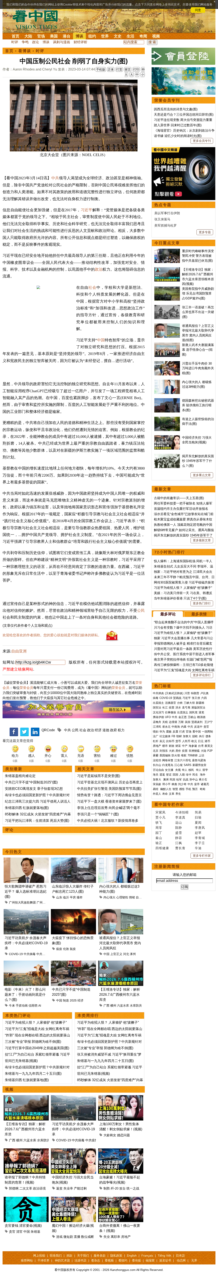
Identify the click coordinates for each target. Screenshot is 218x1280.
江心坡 (178, 765)
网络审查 (167, 760)
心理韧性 (122, 897)
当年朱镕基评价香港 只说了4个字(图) (180, 598)
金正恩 (182, 717)
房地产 (126, 1236)
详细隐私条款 (43, 10)
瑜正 (158, 843)
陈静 (178, 827)
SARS (187, 765)
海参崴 (193, 745)
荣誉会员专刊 (167, 100)
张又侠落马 (162, 219)
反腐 (175, 731)
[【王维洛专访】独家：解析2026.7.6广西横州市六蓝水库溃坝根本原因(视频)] (120, 963)
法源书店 (80, 1260)
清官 (19, 1231)
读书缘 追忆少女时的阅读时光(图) (178, 136)
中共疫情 (42, 954)
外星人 (157, 793)
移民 (191, 769)
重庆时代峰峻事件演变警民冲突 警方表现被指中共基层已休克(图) (198, 255)
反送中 (198, 726)
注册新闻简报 (167, 866)
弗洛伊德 (158, 717)
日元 (201, 741)
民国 (172, 779)
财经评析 (80, 42)
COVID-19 (16, 954)
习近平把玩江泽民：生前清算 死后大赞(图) (37, 820)
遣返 (162, 774)
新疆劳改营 (199, 765)
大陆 (28, 36)
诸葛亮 (205, 784)
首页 (15, 36)
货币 (178, 741)
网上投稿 (39, 1255)
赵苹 (198, 833)
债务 (208, 736)
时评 (14, 42)
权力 (121, 730)
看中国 (37, 19)
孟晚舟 (157, 722)
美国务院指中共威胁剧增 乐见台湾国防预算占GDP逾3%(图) (198, 293)
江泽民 (157, 726)
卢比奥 (204, 693)
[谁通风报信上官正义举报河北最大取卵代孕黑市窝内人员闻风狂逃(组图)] (120, 911)
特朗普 (195, 693)
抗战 (185, 779)
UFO (168, 717)
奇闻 (143, 36)
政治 (98, 269)
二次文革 (25, 1188)
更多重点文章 (202, 475)
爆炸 (80, 897)
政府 (113, 730)
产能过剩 (80, 1188)
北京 (155, 750)
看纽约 (122, 1260)
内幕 (183, 726)
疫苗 (171, 707)
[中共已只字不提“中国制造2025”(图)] (73, 963)
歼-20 (114, 1188)
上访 (201, 755)
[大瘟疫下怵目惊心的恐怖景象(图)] (73, 911)
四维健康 (162, 848)
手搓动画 (22, 1005)
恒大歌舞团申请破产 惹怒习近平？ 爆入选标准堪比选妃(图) (25, 891)
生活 (130, 36)
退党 (201, 712)
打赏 (119, 69)
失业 (106, 1236)
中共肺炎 (158, 693)
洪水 (178, 707)
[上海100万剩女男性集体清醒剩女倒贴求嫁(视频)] (120, 1097)
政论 (35, 42)
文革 (171, 793)
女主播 (169, 769)
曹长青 (180, 848)
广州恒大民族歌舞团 (22, 902)
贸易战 (177, 698)
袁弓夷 (186, 707)
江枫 (178, 843)
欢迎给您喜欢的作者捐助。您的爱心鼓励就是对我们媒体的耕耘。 (52, 635)
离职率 (115, 1236)
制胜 (106, 1188)
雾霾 (155, 755)
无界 (194, 1260)
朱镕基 (35, 1231)
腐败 (169, 731)
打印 (136, 69)
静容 (178, 838)
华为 (162, 731)
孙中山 (193, 779)
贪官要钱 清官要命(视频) (23, 1225)
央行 (201, 736)
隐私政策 (116, 1255)
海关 (155, 774)
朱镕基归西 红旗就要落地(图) (27, 808)
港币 (207, 741)
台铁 (180, 702)
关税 (165, 722)
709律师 (193, 755)
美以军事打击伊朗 (167, 213)
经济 (98, 730)
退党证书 (165, 1260)
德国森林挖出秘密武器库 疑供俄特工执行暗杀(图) (198, 405)
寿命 (165, 793)
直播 (77, 1236)
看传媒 (136, 1260)
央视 (178, 769)
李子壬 (200, 843)
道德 (105, 730)
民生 (195, 774)
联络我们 (56, 1255)
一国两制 (207, 731)
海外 (203, 774)
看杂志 (95, 1260)
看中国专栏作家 (169, 804)
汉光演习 (158, 712)
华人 (184, 769)
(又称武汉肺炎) (174, 693)
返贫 (59, 1188)
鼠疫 (73, 949)
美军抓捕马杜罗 (165, 225)
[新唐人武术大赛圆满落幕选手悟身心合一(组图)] (167, 345)
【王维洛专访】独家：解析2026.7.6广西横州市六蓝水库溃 (119, 994)
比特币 (170, 741)
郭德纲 (14, 1188)
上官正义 (116, 954)
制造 (66, 1000)
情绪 (132, 897)
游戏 (59, 1236)
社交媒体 (165, 736)
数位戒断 (87, 1236)
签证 (169, 774)
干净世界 (43, 1260)
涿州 (133, 954)
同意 (198, 10)
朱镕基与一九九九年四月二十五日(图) (33, 1073)
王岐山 (192, 717)
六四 (204, 698)
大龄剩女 (109, 1135)
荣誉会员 (26, 688)
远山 (178, 822)
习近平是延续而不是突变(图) (98, 776)
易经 (156, 789)
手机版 (100, 69)
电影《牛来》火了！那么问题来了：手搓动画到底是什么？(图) (25, 994)
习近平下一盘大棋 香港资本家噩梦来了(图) (109, 801)
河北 (126, 954)
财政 (171, 745)
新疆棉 (200, 702)
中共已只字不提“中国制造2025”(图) (31, 782)
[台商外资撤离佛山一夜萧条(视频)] (120, 1199)
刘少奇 (182, 784)
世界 (105, 36)
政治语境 (39, 1188)
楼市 (165, 745)
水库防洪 (136, 1005)
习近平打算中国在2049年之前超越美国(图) (37, 1048)
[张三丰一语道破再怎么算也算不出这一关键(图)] (167, 307)
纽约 (92, 36)
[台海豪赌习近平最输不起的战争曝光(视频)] (120, 1151)
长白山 (157, 765)
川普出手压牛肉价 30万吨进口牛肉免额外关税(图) (198, 368)
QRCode (48, 730)
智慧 (175, 789)
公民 (141, 610)
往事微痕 (170, 712)
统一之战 (132, 1188)
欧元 (194, 741)
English (132, 1255)
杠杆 (155, 741)
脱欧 (195, 736)
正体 (111, 69)
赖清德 (201, 717)
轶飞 (158, 822)
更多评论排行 (202, 675)
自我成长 (142, 897)
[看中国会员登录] (183, 56)
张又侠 (196, 698)
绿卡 (188, 774)
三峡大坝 (189, 702)
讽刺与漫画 (61, 42)
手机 (188, 789)
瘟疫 (59, 949)
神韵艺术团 (62, 1260)
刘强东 (163, 750)
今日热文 (13, 852)
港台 (66, 36)
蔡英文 (209, 745)
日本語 (180, 1255)
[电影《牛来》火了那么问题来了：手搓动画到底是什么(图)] (26, 963)
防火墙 (176, 755)
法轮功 (157, 760)
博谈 (79, 36)
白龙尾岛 (167, 765)
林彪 (174, 784)
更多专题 (205, 232)
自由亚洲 (19, 651)
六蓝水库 (123, 1005)
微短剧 (68, 1236)
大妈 (171, 750)
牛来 (12, 1005)
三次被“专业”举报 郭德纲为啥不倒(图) (33, 1041)
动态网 (181, 1260)
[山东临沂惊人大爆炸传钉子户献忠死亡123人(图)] (73, 860)
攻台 (122, 1188)
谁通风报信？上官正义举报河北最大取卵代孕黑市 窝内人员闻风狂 (120, 943)
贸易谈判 (197, 722)
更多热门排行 (202, 603)
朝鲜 (179, 736)
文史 (118, 36)
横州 (113, 1005)
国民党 (193, 712)
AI (39, 1005)
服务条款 (100, 1255)
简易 (198, 812)
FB (173, 736)
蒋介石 (203, 779)
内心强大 (109, 897)
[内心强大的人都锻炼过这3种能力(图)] (120, 860)
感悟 (182, 789)
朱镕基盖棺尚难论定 (20, 776)
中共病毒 (30, 954)
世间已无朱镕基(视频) (21, 1061)
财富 (178, 745)
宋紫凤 (160, 812)
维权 (183, 755)
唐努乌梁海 (199, 760)
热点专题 (162, 205)
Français (147, 1255)
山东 (59, 897)
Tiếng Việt (164, 1255)
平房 (73, 897)
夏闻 (198, 822)
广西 (106, 1005)
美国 (54, 36)
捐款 (69, 1255)
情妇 (155, 731)
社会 (92, 287)
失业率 (68, 1188)
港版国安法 (198, 707)
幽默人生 (165, 789)
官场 (41, 36)
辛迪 (198, 848)
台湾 (201, 745)
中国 (101, 340)
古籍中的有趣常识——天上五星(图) (179, 498)
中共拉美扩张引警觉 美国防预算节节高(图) (109, 788)
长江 (165, 707)
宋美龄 (157, 784)
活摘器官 (170, 702)
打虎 (182, 731)
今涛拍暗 (182, 812)
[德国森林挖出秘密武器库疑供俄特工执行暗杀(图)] (167, 400)
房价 (178, 750)
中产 (185, 745)
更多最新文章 (202, 540)
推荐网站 (27, 1260)
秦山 (158, 838)
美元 (162, 741)
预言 (195, 789)
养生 (178, 793)
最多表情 (199, 614)
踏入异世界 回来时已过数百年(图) (178, 125)
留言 (128, 69)
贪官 (12, 1231)
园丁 (158, 833)
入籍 (182, 774)
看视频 (109, 1260)
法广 (155, 736)
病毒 (155, 698)
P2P (210, 750)
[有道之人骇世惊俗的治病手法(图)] (167, 419)
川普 (187, 693)
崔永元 (166, 726)
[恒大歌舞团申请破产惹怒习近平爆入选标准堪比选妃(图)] (26, 860)
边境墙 (173, 722)
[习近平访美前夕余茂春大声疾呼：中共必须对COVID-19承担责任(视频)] (26, 911)
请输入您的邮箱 (184, 874)
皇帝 (197, 784)
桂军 (179, 779)
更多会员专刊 (202, 140)
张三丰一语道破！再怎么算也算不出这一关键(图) (198, 312)
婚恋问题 (123, 1135)
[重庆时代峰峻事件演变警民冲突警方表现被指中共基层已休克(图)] (167, 251)
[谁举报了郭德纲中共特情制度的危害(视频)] (26, 1151)
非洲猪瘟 (194, 750)
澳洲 (166, 779)
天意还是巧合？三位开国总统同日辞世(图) (184, 114)
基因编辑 (165, 755)
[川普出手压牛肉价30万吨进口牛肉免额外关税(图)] (167, 363)
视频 (156, 36)
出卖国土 (158, 702)
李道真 (180, 817)
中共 (55, 178)
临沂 (66, 897)
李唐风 (200, 827)
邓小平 (166, 784)
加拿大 (187, 736)
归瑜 (198, 817)
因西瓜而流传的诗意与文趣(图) (176, 109)
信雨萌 (33, 1005)
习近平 (86, 210)
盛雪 (178, 833)
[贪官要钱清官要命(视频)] (26, 1199)
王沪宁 (208, 722)
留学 (205, 769)
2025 (73, 1000)
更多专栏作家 (202, 855)
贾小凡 (160, 817)
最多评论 (168, 614)
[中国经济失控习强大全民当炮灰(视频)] (73, 1151)
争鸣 (25, 42)
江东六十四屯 (182, 760)
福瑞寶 (150, 1260)
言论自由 (158, 769)
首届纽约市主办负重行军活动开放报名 (181, 508)
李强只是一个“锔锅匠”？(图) (98, 814)
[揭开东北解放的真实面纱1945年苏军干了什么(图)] (167, 456)
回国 (175, 774)
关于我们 (83, 1255)
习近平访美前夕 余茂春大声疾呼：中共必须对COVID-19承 (26, 943)
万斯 (181, 722)
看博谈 (24, 51)
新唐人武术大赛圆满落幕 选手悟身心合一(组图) (198, 349)
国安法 (157, 707)
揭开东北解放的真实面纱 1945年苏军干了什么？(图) (198, 460)
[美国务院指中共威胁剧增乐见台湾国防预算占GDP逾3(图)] (167, 288)
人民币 (186, 741)
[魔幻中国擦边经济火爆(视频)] (73, 1199)
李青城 (200, 838)
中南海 (176, 726)
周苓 (158, 827)
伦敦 (66, 949)
